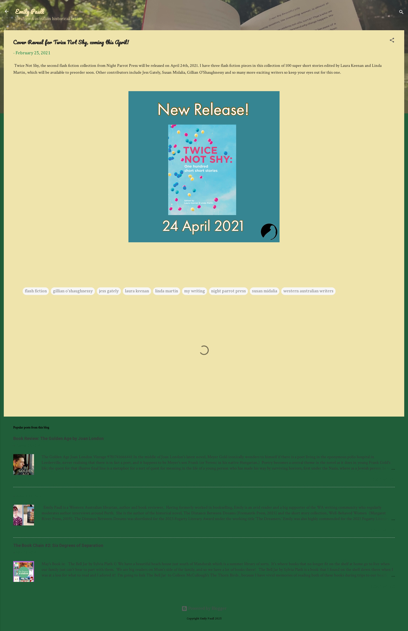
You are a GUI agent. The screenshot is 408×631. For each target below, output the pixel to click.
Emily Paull (29, 11)
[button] (392, 41)
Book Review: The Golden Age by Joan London (58, 438)
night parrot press (228, 291)
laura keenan (137, 291)
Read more (383, 479)
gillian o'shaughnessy (73, 291)
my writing (194, 291)
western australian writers (308, 291)
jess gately (109, 291)
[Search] (401, 13)
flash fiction (36, 291)
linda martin (166, 291)
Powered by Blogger (206, 608)
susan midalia (264, 291)
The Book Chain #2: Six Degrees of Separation (58, 545)
